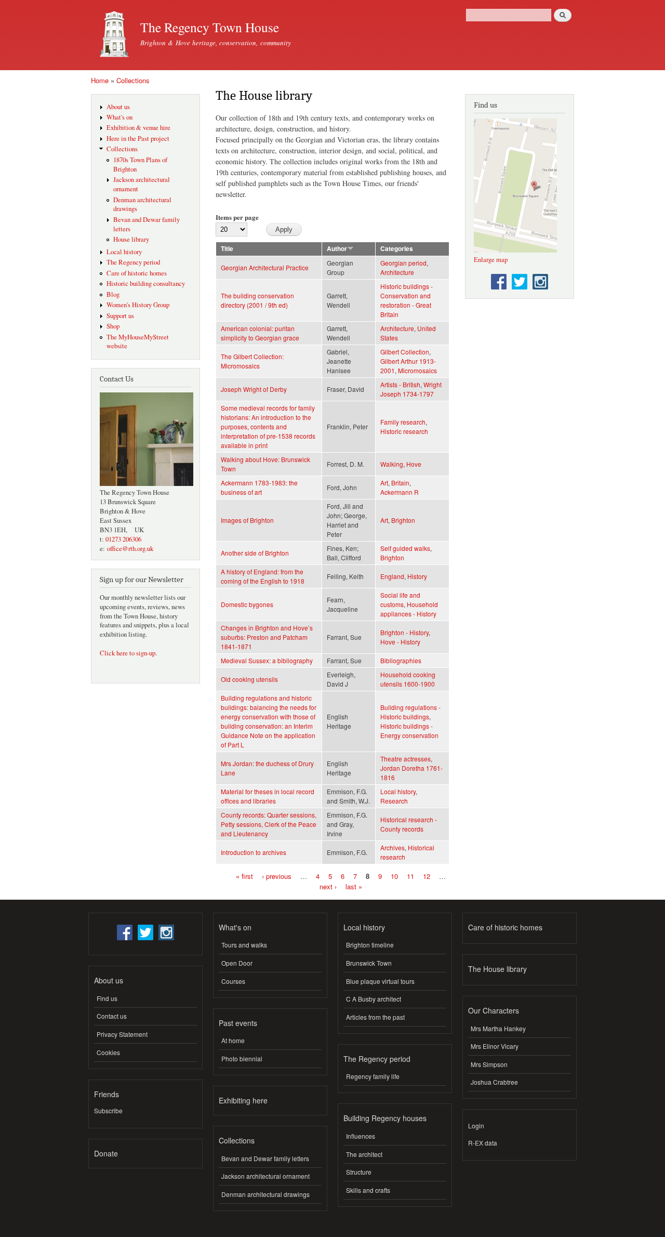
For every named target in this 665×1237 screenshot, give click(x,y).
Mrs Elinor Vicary (494, 1046)
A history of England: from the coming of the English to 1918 (262, 576)
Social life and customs (400, 599)
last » (353, 886)
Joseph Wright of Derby (254, 389)
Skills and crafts (368, 1190)
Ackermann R (399, 492)
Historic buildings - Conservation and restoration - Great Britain (406, 300)
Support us (120, 315)
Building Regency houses (385, 1118)
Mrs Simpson (489, 1064)
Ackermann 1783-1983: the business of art (259, 487)
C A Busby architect (373, 998)
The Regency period (133, 262)
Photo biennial (241, 1058)
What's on (119, 117)
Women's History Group (138, 304)
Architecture (397, 272)
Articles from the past (375, 1016)
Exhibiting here (243, 1100)
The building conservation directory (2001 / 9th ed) (257, 300)
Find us (107, 998)
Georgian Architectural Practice (265, 267)
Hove (413, 463)
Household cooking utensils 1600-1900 (407, 679)
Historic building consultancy (146, 283)
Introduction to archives (253, 852)
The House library (497, 969)
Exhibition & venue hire (138, 127)
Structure (358, 1171)
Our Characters (493, 1010)
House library (131, 239)
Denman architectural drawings (265, 1194)
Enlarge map (491, 259)
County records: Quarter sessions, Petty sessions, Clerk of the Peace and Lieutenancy (268, 824)
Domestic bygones (247, 604)
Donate (106, 1153)
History (417, 576)
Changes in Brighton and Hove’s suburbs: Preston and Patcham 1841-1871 (267, 637)
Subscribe (108, 1110)
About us (118, 106)
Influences (360, 1135)
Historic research (404, 431)
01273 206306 (123, 539)
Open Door (236, 962)
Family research (402, 421)
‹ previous (276, 876)
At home (233, 1040)
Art (384, 482)
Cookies (108, 1052)
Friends (106, 1094)
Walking (391, 463)
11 (410, 876)
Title (227, 248)
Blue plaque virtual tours (380, 981)
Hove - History (400, 641)
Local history (124, 251)
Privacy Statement (122, 1034)
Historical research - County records (408, 824)
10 (394, 876)
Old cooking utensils (249, 679)
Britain (400, 482)
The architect (364, 1154)
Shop (113, 326)
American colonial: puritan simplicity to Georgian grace (260, 333)
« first (244, 876)
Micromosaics (417, 370)
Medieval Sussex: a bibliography (267, 660)
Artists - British (400, 384)
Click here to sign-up (127, 653)
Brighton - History (404, 632)
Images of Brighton (247, 520)
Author (337, 248)
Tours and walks (244, 944)
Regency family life (373, 1076)
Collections (133, 80)
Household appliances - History (409, 609)
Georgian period (403, 262)
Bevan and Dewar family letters (265, 1158)
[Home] (111, 35)
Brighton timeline (370, 944)
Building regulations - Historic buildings (410, 712)
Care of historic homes (137, 273)
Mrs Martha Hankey (498, 1028)
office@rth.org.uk (130, 548)
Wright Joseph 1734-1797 (411, 389)
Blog (113, 294)
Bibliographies (400, 660)
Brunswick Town (369, 962)
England (392, 576)
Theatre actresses (405, 758)
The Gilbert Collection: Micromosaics (252, 361)
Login (476, 1125)
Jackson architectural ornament (265, 1176)
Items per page (237, 217)
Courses (233, 981)
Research (394, 800)
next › (328, 886)
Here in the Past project (138, 138)
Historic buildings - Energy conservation (409, 730)
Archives (392, 847)
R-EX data (482, 1142)
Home (100, 80)
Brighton (403, 520)
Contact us (112, 1015)
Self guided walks (405, 548)
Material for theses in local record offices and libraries (267, 796)
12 (426, 876)
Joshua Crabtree (494, 1081)
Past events (238, 1023)
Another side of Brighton (255, 552)
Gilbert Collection (404, 351)
